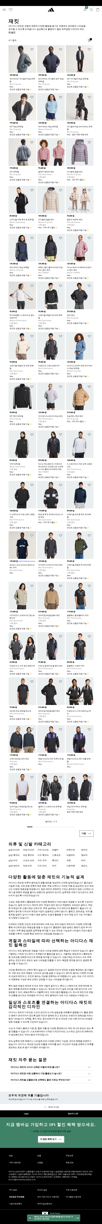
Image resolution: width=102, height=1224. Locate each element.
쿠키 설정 (13, 1190)
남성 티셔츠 (14, 850)
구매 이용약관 (15, 1163)
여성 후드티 (28, 855)
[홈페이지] (51, 11)
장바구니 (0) (73, 1114)
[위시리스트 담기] (32, 49)
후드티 (55, 861)
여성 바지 (27, 866)
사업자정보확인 (15, 1204)
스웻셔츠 (56, 855)
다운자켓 (71, 866)
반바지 (84, 850)
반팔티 (55, 850)
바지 (83, 861)
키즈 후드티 (43, 855)
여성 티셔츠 (28, 850)
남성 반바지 (14, 866)
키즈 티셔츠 (43, 850)
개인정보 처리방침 (16, 1197)
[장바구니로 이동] (98, 10)
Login (26, 1114)
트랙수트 (71, 850)
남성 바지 (13, 861)
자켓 (69, 861)
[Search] (91, 10)
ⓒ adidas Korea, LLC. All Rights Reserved (51, 1220)
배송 (11, 1156)
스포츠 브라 (28, 861)
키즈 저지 (42, 861)
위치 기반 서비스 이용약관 (48, 1197)
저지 (54, 866)
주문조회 (69, 1156)
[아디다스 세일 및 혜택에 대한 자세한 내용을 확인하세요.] (51, 3)
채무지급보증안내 (44, 1204)
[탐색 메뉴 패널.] (4, 10)
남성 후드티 (14, 855)
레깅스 (84, 866)
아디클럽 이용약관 (73, 1197)
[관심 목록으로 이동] (10, 10)
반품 (39, 1156)
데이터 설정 (42, 1190)
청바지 (84, 855)
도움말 (40, 1163)
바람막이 (71, 855)
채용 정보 (70, 1163)
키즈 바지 (42, 866)
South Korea (55, 1213)
